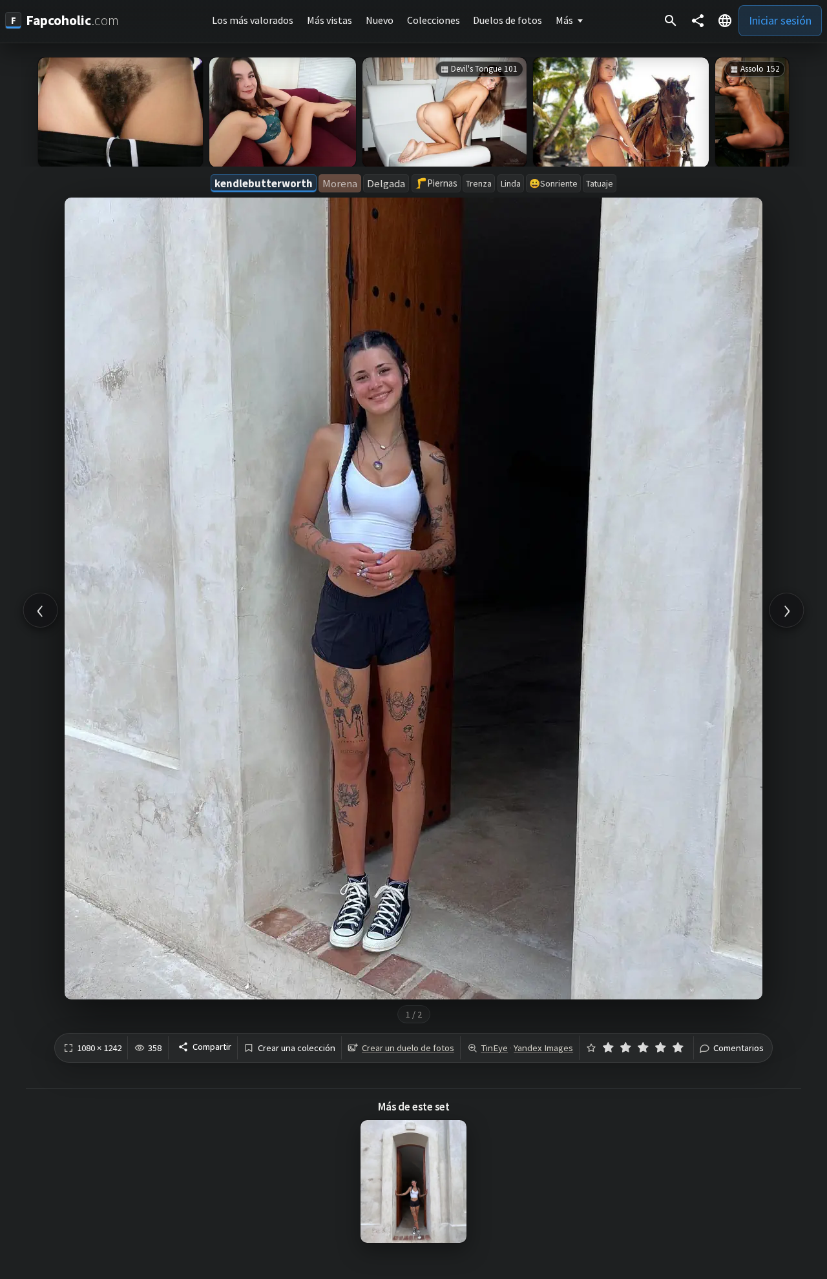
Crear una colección (296, 1048)
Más (564, 20)
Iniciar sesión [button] (780, 20)
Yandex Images (543, 1048)
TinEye (494, 1048)
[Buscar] (670, 21)
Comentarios (738, 1048)
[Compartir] (697, 21)
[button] (724, 21)
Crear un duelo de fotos (408, 1048)
